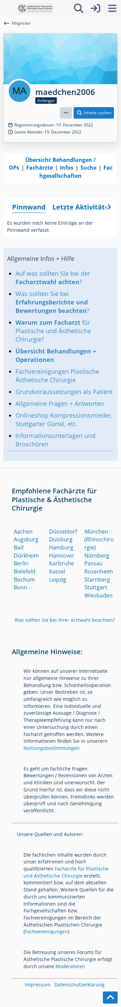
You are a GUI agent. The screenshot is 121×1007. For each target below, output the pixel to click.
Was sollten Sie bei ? (52, 302)
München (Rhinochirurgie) (99, 539)
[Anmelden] (95, 8)
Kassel (57, 571)
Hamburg (61, 547)
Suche (88, 167)
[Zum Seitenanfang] (110, 997)
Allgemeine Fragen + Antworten (59, 403)
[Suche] (78, 8)
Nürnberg (96, 555)
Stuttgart (95, 587)
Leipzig (57, 579)
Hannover (61, 555)
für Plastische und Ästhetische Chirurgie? (53, 330)
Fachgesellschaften (76, 171)
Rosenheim (98, 571)
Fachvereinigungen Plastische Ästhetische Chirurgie (57, 375)
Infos (66, 167)
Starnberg (97, 579)
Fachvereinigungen (46, 931)
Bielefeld (24, 571)
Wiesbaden (98, 595)
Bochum (24, 579)
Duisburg (61, 539)
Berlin (21, 563)
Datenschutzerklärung (79, 984)
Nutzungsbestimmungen (52, 748)
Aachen (23, 531)
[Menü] (112, 8)
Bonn (20, 587)
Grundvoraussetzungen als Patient (64, 392)
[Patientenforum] (35, 8)
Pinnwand (29, 207)
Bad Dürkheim (26, 551)
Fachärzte (39, 167)
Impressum (37, 984)
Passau (93, 563)
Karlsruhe (61, 563)
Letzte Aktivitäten (82, 207)
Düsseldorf (63, 531)
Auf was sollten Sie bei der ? (52, 277)
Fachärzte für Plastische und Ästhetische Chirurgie (66, 872)
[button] (66, 113)
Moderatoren (70, 966)
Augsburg (26, 539)
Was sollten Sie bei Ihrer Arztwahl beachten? (64, 620)
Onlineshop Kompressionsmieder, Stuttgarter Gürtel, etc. (63, 419)
